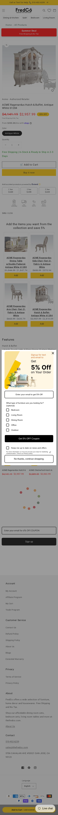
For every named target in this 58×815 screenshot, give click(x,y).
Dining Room (17, 420)
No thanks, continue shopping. (29, 459)
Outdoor (15, 430)
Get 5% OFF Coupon (29, 438)
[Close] (53, 353)
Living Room (16, 415)
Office (13, 425)
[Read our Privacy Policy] (50, 452)
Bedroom (15, 410)
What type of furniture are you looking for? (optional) (25, 404)
